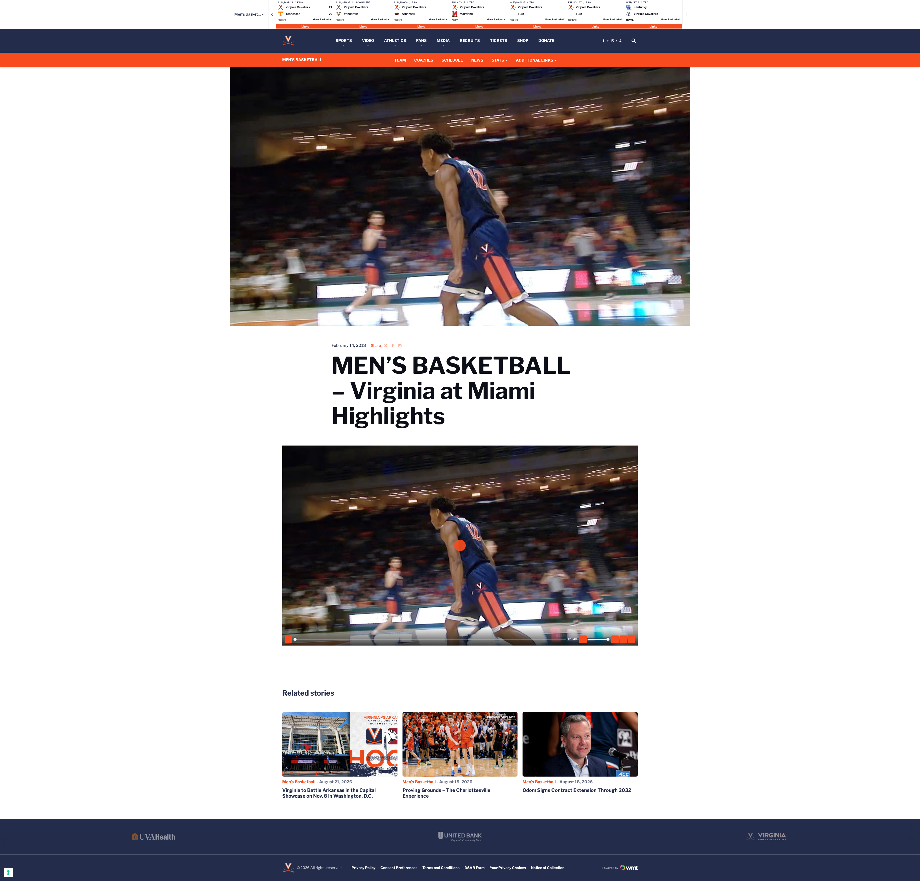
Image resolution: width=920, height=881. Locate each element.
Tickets (498, 40)
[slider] (429, 639)
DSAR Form (475, 868)
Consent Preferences (398, 868)
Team (400, 60)
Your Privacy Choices (508, 868)
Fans (421, 40)
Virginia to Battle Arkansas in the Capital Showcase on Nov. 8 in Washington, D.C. (329, 793)
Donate (546, 40)
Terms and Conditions (441, 868)
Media (443, 40)
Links (305, 26)
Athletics (395, 40)
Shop (522, 40)
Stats (498, 60)
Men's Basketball (299, 781)
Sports (344, 40)
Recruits (470, 40)
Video (368, 40)
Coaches (423, 60)
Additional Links (534, 60)
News (477, 60)
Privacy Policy (363, 868)
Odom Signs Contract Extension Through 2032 (577, 790)
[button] (272, 14)
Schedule (452, 60)
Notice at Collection (547, 868)
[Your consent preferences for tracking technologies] (8, 872)
